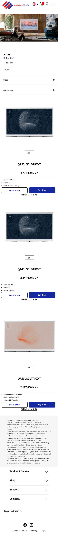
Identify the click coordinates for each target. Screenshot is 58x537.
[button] (41, 4)
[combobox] (9, 70)
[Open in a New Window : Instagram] (32, 525)
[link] (34, 4)
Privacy (34, 531)
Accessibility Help (20, 531)
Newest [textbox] (8, 70)
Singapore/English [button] (11, 511)
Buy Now (42, 190)
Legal (43, 531)
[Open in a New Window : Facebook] (25, 525)
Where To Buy (29, 195)
